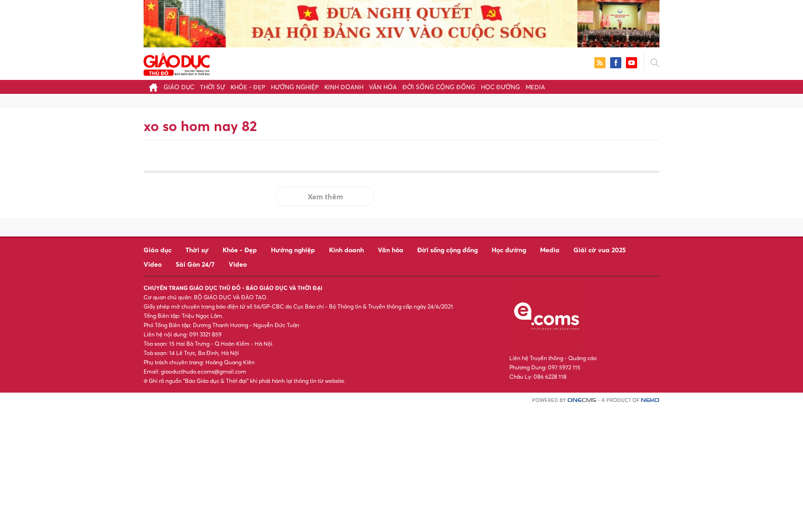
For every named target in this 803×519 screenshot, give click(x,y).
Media (535, 87)
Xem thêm (325, 196)
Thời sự (212, 87)
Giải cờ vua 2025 (599, 250)
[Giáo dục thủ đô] (177, 63)
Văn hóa (383, 87)
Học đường (500, 87)
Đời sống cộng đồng (438, 87)
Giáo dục (179, 87)
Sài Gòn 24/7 (195, 264)
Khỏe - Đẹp (247, 87)
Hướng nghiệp (295, 87)
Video (153, 264)
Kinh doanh (343, 87)
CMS (581, 400)
